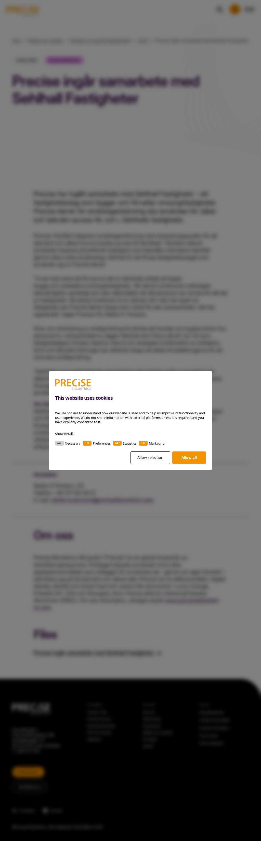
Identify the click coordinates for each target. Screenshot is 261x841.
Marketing (157, 443)
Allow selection (150, 457)
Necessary (72, 443)
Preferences (102, 443)
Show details (64, 433)
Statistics (129, 443)
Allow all (189, 457)
